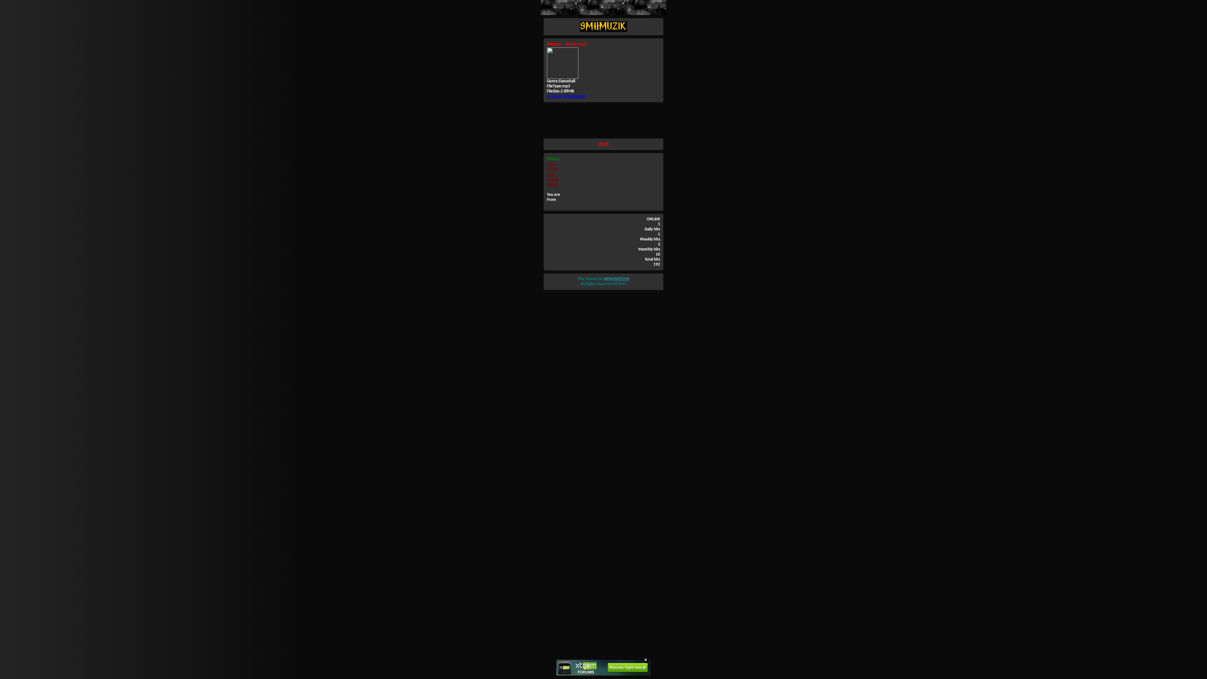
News (552, 165)
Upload (553, 180)
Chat (551, 175)
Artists (552, 170)
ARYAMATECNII (616, 279)
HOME (603, 144)
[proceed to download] (566, 96)
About (552, 185)
